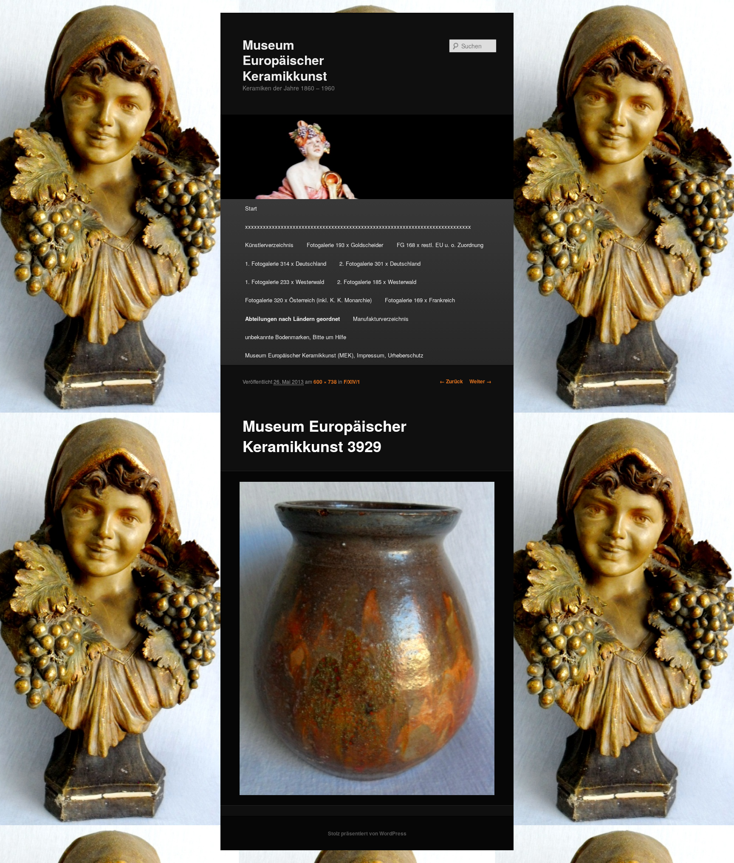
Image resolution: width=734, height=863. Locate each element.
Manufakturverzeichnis (381, 319)
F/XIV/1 (352, 381)
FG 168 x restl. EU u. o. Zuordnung (440, 245)
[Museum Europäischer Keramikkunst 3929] (367, 638)
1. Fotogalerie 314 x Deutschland (285, 263)
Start (251, 208)
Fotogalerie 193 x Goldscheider (345, 245)
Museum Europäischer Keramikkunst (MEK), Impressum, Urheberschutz (334, 355)
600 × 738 (325, 381)
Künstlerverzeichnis (269, 245)
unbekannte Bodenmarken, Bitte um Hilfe (295, 337)
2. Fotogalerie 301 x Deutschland (380, 263)
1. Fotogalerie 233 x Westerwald (284, 282)
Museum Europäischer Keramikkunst (285, 59)
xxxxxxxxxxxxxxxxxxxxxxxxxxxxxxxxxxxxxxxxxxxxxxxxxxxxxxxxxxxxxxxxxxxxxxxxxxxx (358, 226)
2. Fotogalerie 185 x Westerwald (376, 282)
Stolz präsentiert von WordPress (367, 833)
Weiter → (480, 381)
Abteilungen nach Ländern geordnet (292, 319)
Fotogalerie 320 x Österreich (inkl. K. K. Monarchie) (308, 300)
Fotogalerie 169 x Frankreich (420, 300)
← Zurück (451, 381)
